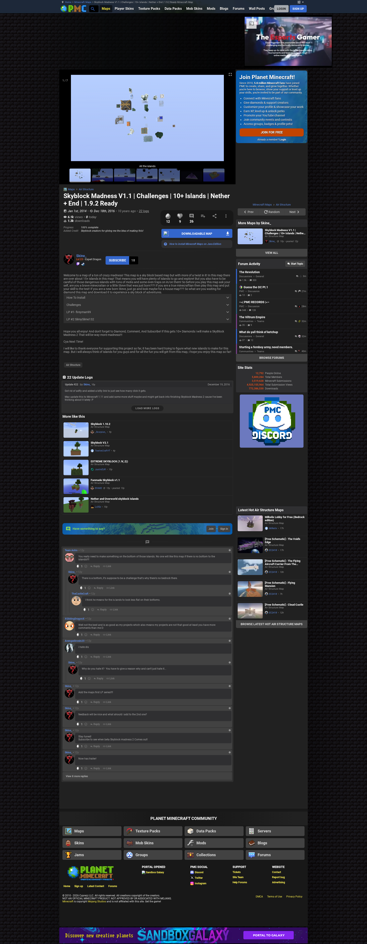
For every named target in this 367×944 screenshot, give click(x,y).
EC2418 (273, 496)
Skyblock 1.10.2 (100, 424)
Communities (246, 267)
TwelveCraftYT (102, 450)
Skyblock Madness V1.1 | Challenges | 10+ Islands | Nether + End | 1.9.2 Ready (285, 178)
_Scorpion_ (100, 432)
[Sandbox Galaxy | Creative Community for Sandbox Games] (183, 935)
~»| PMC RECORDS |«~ (254, 248)
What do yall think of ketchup (258, 278)
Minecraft (67, 901)
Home (68, 2)
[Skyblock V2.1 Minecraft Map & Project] (76, 449)
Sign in (224, 528)
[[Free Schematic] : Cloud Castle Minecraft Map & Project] (250, 557)
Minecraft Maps (82, 2)
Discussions (245, 222)
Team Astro (71, 550)
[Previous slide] (68, 120)
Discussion (254, 237)
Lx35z (98, 506)
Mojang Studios (97, 901)
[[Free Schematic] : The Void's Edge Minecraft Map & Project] (250, 493)
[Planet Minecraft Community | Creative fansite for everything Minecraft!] (90, 873)
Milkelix (273, 474)
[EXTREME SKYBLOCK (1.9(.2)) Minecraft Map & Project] (76, 467)
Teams (260, 267)
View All (271, 199)
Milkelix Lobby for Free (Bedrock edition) (285, 465)
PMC (241, 237)
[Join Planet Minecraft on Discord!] (271, 393)
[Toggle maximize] (230, 74)
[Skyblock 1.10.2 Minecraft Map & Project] (76, 430)
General (260, 222)
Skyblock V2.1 (99, 442)
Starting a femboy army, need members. (266, 293)
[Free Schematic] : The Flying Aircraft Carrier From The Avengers (282, 508)
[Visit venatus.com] (220, 59)
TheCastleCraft (80, 593)
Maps (71, 189)
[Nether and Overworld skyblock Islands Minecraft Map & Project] (76, 505)
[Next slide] (227, 120)
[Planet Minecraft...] (92, 8)
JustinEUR (100, 469)
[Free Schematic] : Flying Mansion (280, 530)
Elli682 (98, 488)
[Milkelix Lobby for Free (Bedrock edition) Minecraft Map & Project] (250, 471)
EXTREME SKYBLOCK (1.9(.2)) (109, 461)
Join (211, 528)
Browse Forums (271, 304)
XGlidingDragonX (75, 618)
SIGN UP (298, 8)
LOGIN (281, 8)
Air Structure (86, 189)
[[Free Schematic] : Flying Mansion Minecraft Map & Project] (250, 536)
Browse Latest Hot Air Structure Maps (272, 570)
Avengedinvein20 (75, 640)
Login (282, 139)
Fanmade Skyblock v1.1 (105, 480)
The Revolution (249, 218)
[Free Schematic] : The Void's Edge (282, 487)
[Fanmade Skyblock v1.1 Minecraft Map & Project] (76, 486)
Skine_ (81, 256)
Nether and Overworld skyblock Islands (115, 498)
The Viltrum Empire (252, 263)
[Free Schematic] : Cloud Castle (284, 550)
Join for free (272, 132)
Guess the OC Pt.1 (256, 233)
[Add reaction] (86, 566)
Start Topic (297, 210)
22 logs (144, 211)
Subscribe (117, 260)
